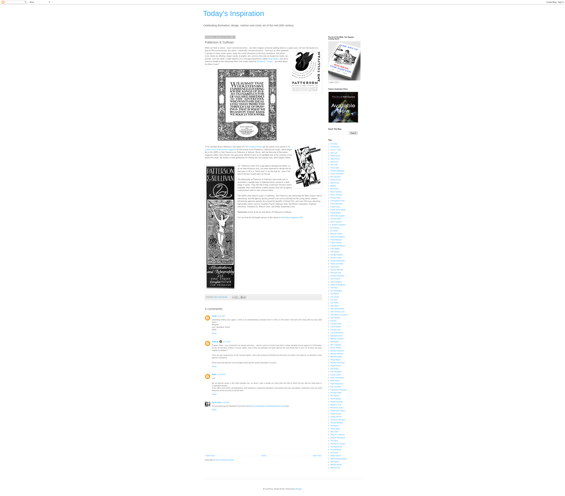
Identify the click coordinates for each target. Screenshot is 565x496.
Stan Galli (334, 432)
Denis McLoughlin (337, 216)
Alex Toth (334, 165)
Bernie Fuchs (335, 180)
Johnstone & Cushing (339, 315)
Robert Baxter (335, 399)
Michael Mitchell (336, 354)
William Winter (336, 465)
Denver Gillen (335, 219)
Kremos (333, 321)
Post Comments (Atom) (225, 460)
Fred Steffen (335, 249)
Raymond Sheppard (338, 390)
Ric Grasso (334, 396)
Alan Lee (334, 153)
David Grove (335, 207)
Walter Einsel (335, 456)
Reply (214, 333)
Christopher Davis (337, 201)
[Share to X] (239, 297)
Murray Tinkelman (337, 363)
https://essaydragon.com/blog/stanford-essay (267, 406)
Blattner (333, 186)
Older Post (317, 456)
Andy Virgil (334, 168)
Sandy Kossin (335, 417)
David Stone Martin (338, 210)
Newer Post (210, 456)
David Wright (335, 213)
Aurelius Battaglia (337, 171)
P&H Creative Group (253, 147)
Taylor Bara (217, 402)
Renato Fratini (336, 393)
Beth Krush (334, 183)
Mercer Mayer (335, 348)
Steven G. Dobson (337, 435)
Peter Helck (335, 381)
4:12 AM (225, 402)
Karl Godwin (335, 318)
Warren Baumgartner (338, 459)
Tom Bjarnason (336, 447)
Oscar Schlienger (337, 378)
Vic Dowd (334, 453)
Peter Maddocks (336, 384)
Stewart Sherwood (337, 438)
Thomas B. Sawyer (337, 444)
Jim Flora (334, 288)
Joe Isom (334, 300)
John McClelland (337, 309)
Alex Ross (334, 162)
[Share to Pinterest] (244, 297)
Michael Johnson (337, 351)
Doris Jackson (336, 222)
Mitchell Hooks (336, 357)
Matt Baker (334, 342)
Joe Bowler (334, 294)
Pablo (214, 316)
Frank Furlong (336, 243)
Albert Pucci (335, 159)
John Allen (334, 306)
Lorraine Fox (335, 330)
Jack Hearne (335, 279)
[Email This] (233, 297)
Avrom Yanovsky (337, 174)
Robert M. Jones (336, 408)
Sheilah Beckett (336, 423)
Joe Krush (334, 303)
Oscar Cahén (335, 375)
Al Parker (334, 144)
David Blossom (336, 204)
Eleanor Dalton (336, 234)
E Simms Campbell (338, 225)
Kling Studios (273, 59)
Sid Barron (334, 426)
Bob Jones (334, 189)
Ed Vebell (334, 231)
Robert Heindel (336, 402)
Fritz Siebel (334, 252)
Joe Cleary (334, 297)
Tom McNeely (335, 450)
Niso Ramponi (336, 372)
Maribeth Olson (336, 336)
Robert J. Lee (335, 405)
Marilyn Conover (337, 339)
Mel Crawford (335, 345)
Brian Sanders (336, 192)
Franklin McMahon (337, 246)
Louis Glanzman (336, 333)
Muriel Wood (335, 360)
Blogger (299, 489)
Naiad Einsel (335, 366)
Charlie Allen (335, 198)
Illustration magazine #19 (292, 217)
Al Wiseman (335, 147)
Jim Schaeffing (336, 291)
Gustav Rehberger (337, 261)
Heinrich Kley (335, 273)
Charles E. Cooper (265, 61)
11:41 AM (226, 342)
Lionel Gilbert (335, 327)
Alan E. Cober (336, 150)
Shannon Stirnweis (337, 420)
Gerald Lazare (336, 258)
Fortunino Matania (337, 237)
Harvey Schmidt (336, 270)
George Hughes (336, 255)
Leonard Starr (335, 324)
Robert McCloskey (337, 411)
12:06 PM (221, 374)
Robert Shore (335, 414)
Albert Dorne (335, 156)
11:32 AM (221, 316)
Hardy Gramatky (336, 264)
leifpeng (215, 342)
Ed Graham (334, 228)
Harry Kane (334, 267)
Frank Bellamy (336, 240)
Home (263, 456)
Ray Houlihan (335, 387)
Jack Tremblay (336, 282)
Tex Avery (334, 441)
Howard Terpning (337, 276)
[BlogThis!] (236, 297)
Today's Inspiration (233, 13)
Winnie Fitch (335, 468)
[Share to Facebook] (241, 297)
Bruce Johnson (336, 195)
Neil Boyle (334, 369)
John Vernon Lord (337, 312)
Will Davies (334, 462)
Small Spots (335, 429)
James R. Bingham (337, 285)
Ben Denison (335, 177)
